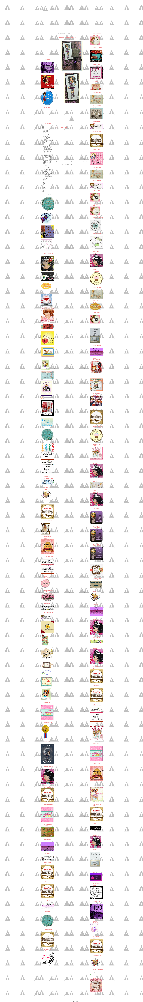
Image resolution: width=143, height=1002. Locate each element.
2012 (43, 191)
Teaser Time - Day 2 (47, 157)
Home (72, 161)
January (45, 188)
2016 (43, 126)
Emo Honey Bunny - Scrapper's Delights (47, 176)
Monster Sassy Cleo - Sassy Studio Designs (47, 137)
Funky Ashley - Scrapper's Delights (47, 167)
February (45, 187)
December (45, 130)
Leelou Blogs (75, 1001)
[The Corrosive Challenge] (49, 72)
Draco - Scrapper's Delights (47, 135)
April (44, 184)
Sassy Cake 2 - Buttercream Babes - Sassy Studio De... (48, 173)
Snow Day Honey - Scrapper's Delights (47, 149)
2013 (43, 190)
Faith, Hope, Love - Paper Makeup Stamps (47, 170)
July (44, 180)
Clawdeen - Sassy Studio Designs (47, 156)
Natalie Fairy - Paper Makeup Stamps (47, 147)
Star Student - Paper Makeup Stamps (47, 161)
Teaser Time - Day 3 (47, 154)
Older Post (85, 161)
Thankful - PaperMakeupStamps (48, 140)
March (44, 186)
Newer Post (58, 161)
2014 (43, 129)
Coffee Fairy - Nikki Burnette (47, 142)
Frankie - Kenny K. (47, 162)
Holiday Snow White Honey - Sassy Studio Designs (48, 164)
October (45, 132)
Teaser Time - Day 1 (47, 159)
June (44, 182)
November (45, 131)
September (45, 178)
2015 (43, 127)
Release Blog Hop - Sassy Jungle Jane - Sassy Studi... (48, 151)
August (45, 179)
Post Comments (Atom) (67, 164)
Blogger (49, 194)
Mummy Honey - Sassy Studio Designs (48, 145)
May (44, 183)
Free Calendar (47, 56)
